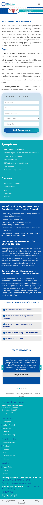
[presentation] (3, 367)
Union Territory (8, 434)
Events (5, 473)
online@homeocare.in (21, 483)
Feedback (6, 446)
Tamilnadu (6, 431)
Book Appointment (21, 130)
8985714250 (11, 480)
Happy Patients (8, 443)
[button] (17, 388)
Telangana (7, 422)
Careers (5, 449)
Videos (5, 470)
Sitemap (5, 459)
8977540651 (33, 486)
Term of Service (8, 456)
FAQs (4, 452)
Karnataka (6, 428)
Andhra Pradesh (8, 425)
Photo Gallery (7, 467)
